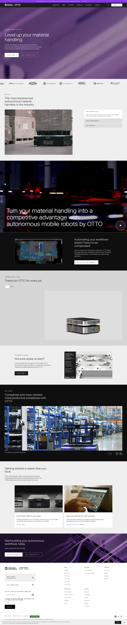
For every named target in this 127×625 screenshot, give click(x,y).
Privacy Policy (8, 616)
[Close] (124, 622)
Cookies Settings (34, 616)
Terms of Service (17, 616)
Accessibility (25, 616)
